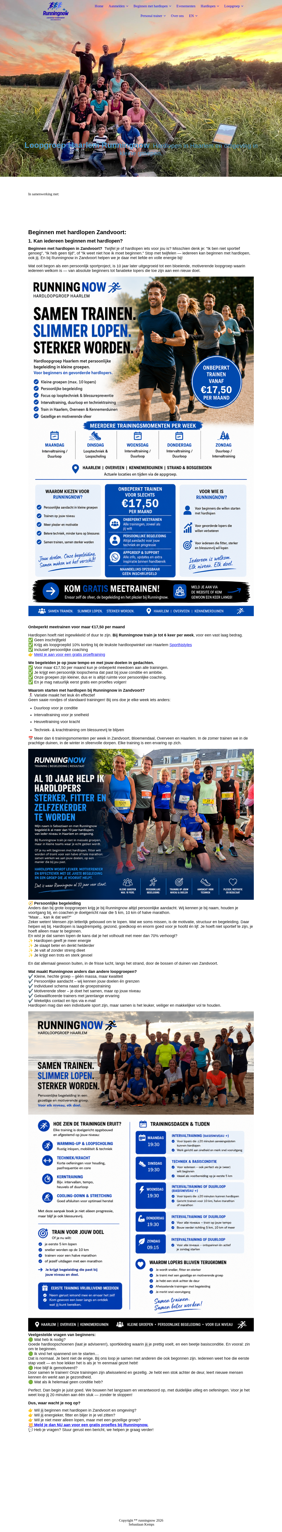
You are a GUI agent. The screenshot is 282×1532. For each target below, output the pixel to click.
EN (191, 16)
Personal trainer (151, 16)
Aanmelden (117, 6)
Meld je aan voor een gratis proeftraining (69, 654)
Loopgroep (232, 6)
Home (99, 6)
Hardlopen (208, 6)
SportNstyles (180, 645)
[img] (55, 11)
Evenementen (185, 6)
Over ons (177, 16)
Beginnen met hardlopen (151, 6)
